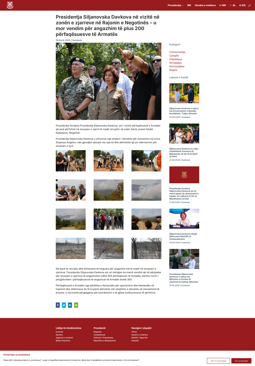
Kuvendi (59, 332)
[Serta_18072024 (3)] (146, 160)
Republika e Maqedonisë (105, 340)
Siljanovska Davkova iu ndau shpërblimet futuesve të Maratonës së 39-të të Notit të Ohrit (183, 152)
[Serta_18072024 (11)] (71, 248)
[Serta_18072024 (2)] (109, 160)
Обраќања (175, 59)
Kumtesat (77, 40)
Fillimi (134, 332)
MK (189, 5)
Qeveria (59, 335)
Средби (174, 55)
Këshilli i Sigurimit (139, 337)
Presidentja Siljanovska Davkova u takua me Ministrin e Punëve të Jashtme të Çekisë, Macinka (183, 278)
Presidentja (174, 5)
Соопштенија (177, 52)
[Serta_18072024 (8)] (109, 219)
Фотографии (176, 66)
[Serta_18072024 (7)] (71, 219)
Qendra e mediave (205, 5)
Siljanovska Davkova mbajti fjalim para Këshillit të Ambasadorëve (183, 236)
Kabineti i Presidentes (103, 337)
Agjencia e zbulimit (64, 337)
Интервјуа (175, 62)
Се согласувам (241, 361)
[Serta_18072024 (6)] (146, 190)
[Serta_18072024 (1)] (71, 160)
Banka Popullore (63, 340)
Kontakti (135, 340)
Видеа (173, 70)
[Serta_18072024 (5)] (109, 190)
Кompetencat (99, 335)
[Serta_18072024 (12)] (109, 248)
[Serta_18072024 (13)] (146, 248)
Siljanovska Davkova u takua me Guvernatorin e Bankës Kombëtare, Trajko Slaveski (183, 111)
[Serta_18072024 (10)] (146, 219)
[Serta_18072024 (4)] (71, 190)
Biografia (98, 332)
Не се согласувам (218, 361)
